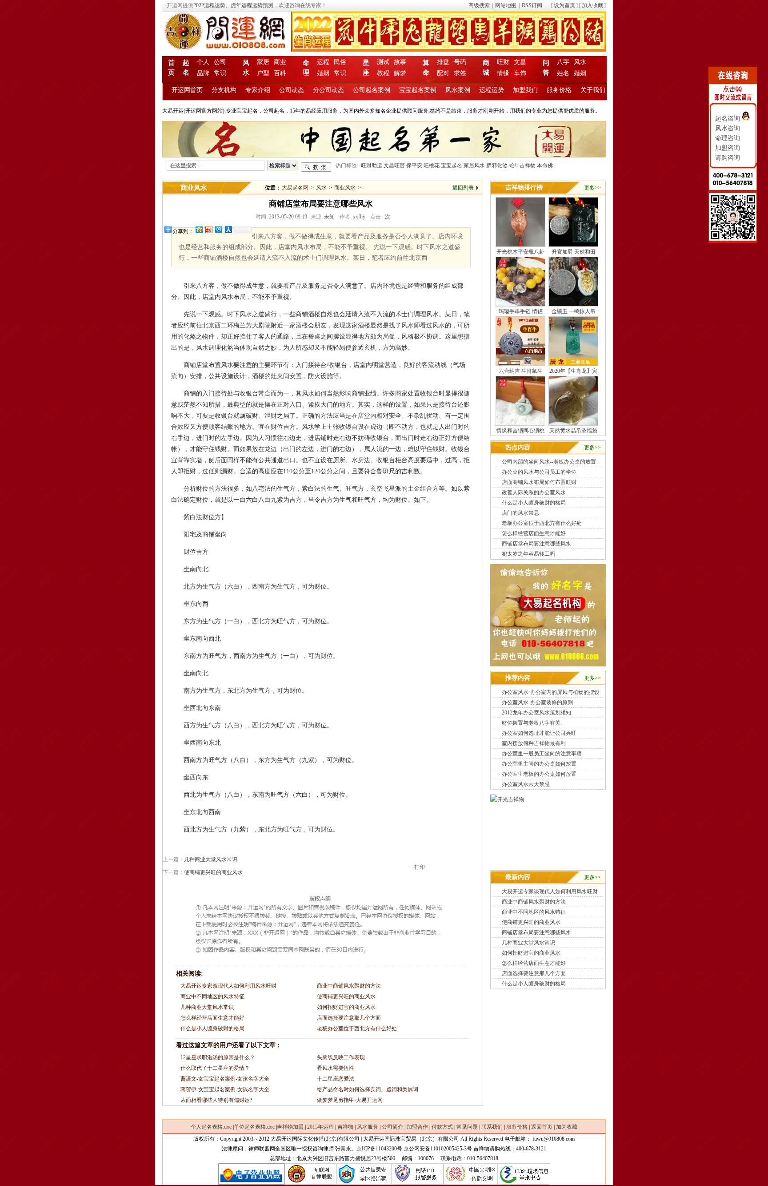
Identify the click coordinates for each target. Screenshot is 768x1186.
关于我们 (592, 90)
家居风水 (474, 165)
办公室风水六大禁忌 (526, 784)
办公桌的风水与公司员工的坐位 (539, 472)
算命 (426, 65)
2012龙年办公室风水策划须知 (536, 713)
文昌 (520, 62)
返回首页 (541, 1127)
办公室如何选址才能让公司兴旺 (539, 733)
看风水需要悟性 (335, 1068)
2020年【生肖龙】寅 (573, 371)
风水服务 (367, 1127)
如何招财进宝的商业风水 (346, 1007)
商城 (486, 65)
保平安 (414, 165)
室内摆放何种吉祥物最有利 (534, 743)
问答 (546, 65)
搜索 (316, 167)
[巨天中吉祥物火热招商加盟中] (384, 155)
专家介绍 (257, 90)
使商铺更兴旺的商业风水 (213, 872)
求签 (460, 73)
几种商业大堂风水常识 (210, 859)
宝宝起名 (451, 165)
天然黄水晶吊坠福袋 (573, 431)
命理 (306, 65)
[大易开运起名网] (548, 665)
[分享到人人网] (228, 229)
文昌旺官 (394, 165)
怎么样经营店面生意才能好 (212, 1018)
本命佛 (545, 165)
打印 (419, 867)
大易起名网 (295, 188)
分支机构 (224, 90)
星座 (366, 65)
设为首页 (564, 5)
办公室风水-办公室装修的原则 (537, 702)
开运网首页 (187, 90)
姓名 (563, 73)
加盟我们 (525, 90)
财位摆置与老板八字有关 (531, 723)
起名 (186, 65)
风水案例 (457, 90)
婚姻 (323, 73)
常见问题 (467, 1127)
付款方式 (442, 1127)
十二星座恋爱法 (335, 1079)
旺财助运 (371, 165)
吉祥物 (345, 1127)
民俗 (340, 62)
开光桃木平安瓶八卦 (520, 252)
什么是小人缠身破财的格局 (212, 1028)
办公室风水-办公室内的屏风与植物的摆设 (551, 692)
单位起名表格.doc (254, 1127)
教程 (383, 73)
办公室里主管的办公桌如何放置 (539, 764)
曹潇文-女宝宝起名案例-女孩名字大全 (224, 1079)
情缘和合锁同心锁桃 (520, 431)
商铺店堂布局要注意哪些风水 (536, 544)
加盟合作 (417, 1127)
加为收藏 (566, 1127)
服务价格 (559, 90)
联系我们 (492, 1127)
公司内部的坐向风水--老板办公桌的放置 (549, 462)
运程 (323, 62)
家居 (263, 62)
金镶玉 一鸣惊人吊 (574, 311)
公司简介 (392, 1127)
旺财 (503, 62)
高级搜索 (479, 5)
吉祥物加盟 (290, 1127)
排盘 (443, 62)
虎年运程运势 (247, 5)
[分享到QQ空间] (199, 229)
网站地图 (505, 5)
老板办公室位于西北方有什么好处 (357, 1028)
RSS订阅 (532, 5)
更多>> (592, 188)
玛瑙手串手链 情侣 (521, 311)
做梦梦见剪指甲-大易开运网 (350, 1100)
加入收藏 (592, 5)
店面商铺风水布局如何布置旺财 (539, 482)
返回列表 (463, 188)
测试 (383, 62)
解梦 (400, 73)
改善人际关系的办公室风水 (534, 492)
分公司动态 (328, 90)
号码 (460, 62)
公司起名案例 (371, 90)
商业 (280, 62)
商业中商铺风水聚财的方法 (349, 986)
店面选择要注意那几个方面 (349, 1018)
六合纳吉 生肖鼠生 (521, 371)
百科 (280, 73)
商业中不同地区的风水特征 (212, 996)
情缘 (503, 73)
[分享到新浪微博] (208, 229)
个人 (203, 62)
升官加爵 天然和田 (574, 252)
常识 (220, 73)
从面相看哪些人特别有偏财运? (216, 1100)
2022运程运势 (209, 5)
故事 (400, 62)
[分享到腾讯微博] (218, 229)
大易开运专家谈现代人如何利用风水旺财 (228, 986)
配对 (443, 73)
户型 (263, 73)
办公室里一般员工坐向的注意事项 (542, 753)
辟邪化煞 (497, 165)
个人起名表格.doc (211, 1127)
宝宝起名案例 (417, 90)
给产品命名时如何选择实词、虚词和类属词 (367, 1089)
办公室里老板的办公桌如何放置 (539, 774)
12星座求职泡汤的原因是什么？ (217, 1057)
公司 (220, 62)
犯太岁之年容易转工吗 (528, 554)
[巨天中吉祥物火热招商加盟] (507, 799)
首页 (171, 65)
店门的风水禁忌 (520, 513)
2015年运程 (320, 1127)
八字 (563, 62)
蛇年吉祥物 (522, 165)
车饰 (520, 73)
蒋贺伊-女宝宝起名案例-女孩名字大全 (224, 1089)
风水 (246, 65)
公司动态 (291, 90)
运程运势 (491, 90)
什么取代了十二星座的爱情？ (215, 1068)
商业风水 (193, 187)
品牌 (203, 73)
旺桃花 (432, 165)
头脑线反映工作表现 (341, 1057)
